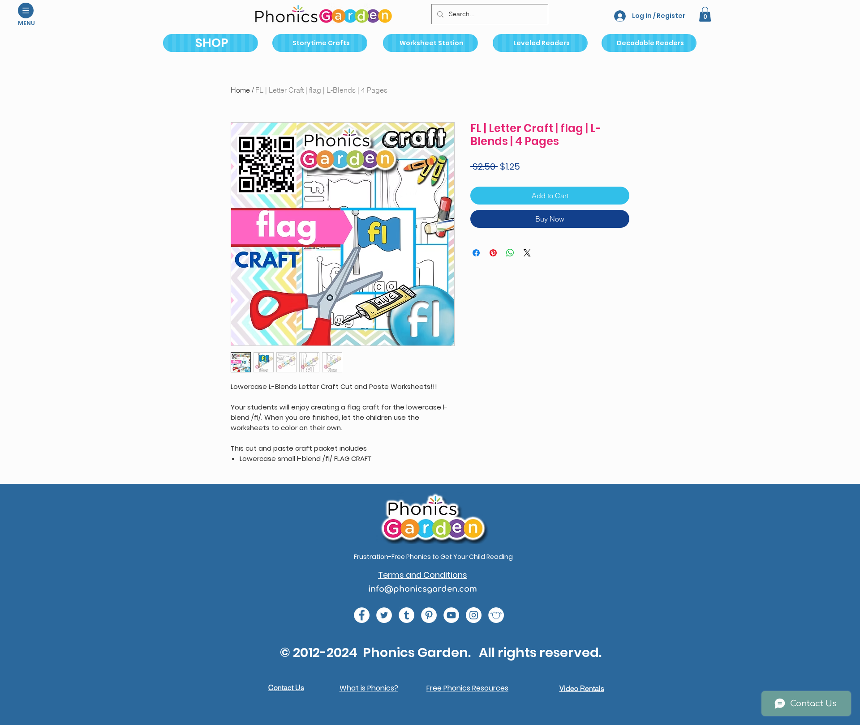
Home (240, 89)
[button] (26, 10)
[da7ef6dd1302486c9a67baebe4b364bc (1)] (474, 615)
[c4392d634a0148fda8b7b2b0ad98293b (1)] (384, 615)
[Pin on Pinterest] (493, 252)
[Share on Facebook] (476, 252)
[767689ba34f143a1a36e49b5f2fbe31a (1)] (429, 615)
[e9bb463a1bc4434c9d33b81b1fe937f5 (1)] (451, 615)
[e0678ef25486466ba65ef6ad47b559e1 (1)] (362, 615)
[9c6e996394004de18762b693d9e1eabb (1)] (406, 615)
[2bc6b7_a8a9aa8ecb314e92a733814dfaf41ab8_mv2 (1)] (496, 615)
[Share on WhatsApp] (510, 252)
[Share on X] (527, 252)
